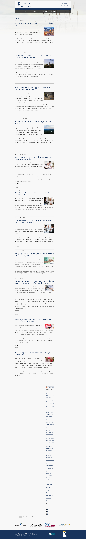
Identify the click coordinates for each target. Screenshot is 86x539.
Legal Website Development (20, 535)
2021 (47, 512)
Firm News (48, 498)
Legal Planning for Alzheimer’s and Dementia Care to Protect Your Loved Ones (33, 158)
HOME (17, 9)
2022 (47, 511)
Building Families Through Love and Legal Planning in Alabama (34, 122)
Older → (36, 516)
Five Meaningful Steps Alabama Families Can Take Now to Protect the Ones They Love (34, 56)
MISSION (39, 9)
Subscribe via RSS (51, 387)
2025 (47, 509)
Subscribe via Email (51, 386)
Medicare (48, 500)
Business (48, 487)
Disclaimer (33, 533)
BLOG (52, 9)
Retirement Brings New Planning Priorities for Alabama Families (34, 24)
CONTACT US (67, 9)
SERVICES (24, 9)
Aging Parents (49, 484)
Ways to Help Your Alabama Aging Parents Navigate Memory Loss (33, 354)
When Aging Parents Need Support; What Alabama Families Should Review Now (32, 88)
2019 (47, 513)
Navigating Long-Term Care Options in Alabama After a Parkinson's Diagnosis (34, 254)
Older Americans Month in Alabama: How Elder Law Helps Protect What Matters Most (33, 221)
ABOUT (31, 9)
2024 (47, 510)
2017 (47, 514)
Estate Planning (49, 495)
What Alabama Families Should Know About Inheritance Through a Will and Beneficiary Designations (50, 452)
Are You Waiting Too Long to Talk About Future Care (50, 401)
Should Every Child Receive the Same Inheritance (50, 408)
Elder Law (48, 492)
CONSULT (59, 9)
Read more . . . (17, 147)
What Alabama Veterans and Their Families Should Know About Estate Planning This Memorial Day (34, 194)
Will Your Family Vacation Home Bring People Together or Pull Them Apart (49, 416)
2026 (47, 508)
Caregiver (48, 490)
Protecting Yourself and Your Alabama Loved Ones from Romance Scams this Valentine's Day (34, 321)
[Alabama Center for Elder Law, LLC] (24, 4)
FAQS (46, 9)
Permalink (16, 82)
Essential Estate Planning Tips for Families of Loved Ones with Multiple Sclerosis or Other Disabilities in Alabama (34, 282)
